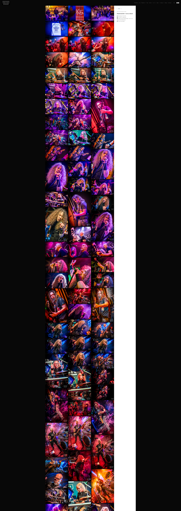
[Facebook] (177, 2)
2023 (121, 11)
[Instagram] (178, 2)
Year (122, 11)
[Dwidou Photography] (6, 3)
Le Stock (125, 11)
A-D (117, 11)
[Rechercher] (174, 2)
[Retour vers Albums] (119, 8)
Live (119, 11)
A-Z (118, 11)
